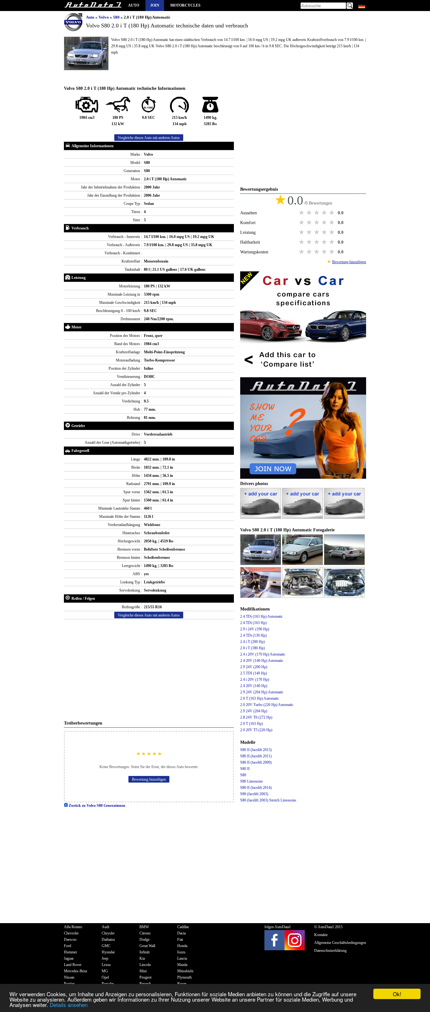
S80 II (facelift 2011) (256, 756)
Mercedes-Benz (75, 971)
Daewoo (70, 939)
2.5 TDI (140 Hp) (253, 673)
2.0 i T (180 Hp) (252, 648)
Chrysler (108, 933)
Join (154, 5)
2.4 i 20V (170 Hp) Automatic (262, 654)
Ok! (397, 994)
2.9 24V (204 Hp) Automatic (261, 692)
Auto (133, 5)
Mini (143, 971)
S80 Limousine (251, 781)
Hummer (70, 952)
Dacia (181, 933)
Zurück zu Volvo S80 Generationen (96, 805)
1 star (302, 213)
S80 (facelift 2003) (254, 794)
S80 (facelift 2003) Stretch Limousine (268, 800)
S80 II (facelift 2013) (256, 750)
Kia (142, 958)
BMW (144, 927)
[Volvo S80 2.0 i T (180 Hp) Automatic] (261, 564)
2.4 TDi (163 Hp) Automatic (261, 616)
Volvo (104, 17)
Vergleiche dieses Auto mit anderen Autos (149, 138)
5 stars (332, 213)
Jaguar (69, 958)
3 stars (317, 213)
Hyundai (108, 952)
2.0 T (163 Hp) (251, 723)
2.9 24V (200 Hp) (253, 667)
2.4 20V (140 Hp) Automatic (261, 660)
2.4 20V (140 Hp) (253, 686)
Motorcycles (185, 5)
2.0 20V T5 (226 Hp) (256, 730)
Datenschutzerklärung (330, 950)
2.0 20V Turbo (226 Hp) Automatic (266, 705)
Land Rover (73, 965)
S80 (117, 17)
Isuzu (181, 952)
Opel (105, 977)
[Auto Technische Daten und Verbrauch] (93, 5)
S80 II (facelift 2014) (256, 787)
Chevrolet (71, 933)
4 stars (325, 213)
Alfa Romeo (73, 927)
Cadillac (183, 927)
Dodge (144, 939)
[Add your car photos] (261, 517)
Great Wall (147, 946)
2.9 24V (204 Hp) (253, 711)
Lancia (182, 958)
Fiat (180, 939)
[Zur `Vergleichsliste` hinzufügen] (303, 374)
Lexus (106, 965)
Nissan (69, 977)
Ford (67, 946)
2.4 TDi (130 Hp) (253, 635)
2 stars (310, 213)
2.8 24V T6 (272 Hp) (256, 717)
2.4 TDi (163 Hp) (253, 623)
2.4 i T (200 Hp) (252, 641)
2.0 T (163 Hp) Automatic (259, 698)
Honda (182, 946)
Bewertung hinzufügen (149, 779)
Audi (105, 927)
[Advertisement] (149, 670)
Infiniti (144, 952)
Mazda (182, 965)
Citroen (144, 933)
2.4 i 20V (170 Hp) (254, 679)
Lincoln (145, 965)
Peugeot (145, 977)
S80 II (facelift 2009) (256, 762)
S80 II (245, 768)
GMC (106, 946)
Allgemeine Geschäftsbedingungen (340, 942)
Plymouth (184, 977)
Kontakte (321, 935)
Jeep (105, 958)
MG (105, 971)
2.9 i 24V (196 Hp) (254, 629)
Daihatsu (108, 939)
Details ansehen (69, 1005)
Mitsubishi (185, 971)
